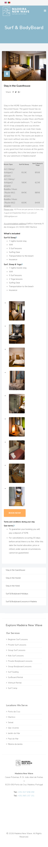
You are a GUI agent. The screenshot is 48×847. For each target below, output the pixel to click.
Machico (11, 717)
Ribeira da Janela (15, 744)
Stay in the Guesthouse (15, 570)
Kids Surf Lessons (16, 655)
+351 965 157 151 (26, 795)
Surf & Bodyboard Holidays (17, 593)
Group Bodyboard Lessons (19, 666)
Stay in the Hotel (13, 585)
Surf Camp (12, 688)
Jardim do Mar (14, 733)
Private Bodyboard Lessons (20, 661)
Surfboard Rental (15, 677)
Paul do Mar (13, 738)
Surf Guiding (13, 672)
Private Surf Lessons (17, 644)
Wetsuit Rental (15, 682)
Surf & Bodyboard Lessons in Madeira (21, 601)
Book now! (15, 513)
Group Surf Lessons (16, 650)
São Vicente (13, 727)
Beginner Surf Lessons (18, 639)
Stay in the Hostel (13, 578)
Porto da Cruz (14, 711)
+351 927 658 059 (26, 792)
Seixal (10, 722)
